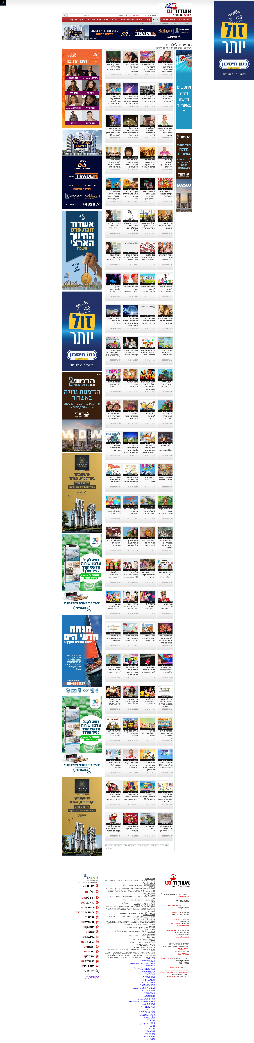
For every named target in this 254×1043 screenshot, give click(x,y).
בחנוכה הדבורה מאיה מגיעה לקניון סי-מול (148, 542)
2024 (167, 846)
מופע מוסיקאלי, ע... (114, 418)
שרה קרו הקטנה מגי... (113, 260)
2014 (120, 846)
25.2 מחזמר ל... (132, 387)
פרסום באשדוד (149, 1003)
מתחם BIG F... (168, 196)
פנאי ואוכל (128, 952)
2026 (111, 848)
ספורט (173, 19)
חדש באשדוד (133, 936)
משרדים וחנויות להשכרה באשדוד (144, 989)
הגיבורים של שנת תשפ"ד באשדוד (143, 921)
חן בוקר (152, 1038)
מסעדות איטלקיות (111, 889)
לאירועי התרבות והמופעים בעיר (164, 23)
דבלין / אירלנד (167, 445)
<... (154, 831)
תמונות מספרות (135, 903)
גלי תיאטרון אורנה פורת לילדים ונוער (167, 415)
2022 (157, 846)
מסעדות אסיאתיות (140, 890)
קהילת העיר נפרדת (142, 918)
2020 (148, 846)
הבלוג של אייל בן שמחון (147, 928)
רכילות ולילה (150, 879)
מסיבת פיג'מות (114, 382)
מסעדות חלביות (136, 889)
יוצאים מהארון (148, 882)
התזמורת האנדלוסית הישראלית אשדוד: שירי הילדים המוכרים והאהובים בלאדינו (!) (165, 71)
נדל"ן (118, 885)
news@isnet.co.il (182, 937)
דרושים (130, 19)
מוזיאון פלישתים (149, 1036)
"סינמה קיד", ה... (132, 513)
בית (189, 19)
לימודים (143, 936)
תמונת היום (132, 913)
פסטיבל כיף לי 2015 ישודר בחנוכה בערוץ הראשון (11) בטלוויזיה (149, 196)
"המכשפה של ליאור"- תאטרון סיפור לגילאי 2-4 (148, 511)
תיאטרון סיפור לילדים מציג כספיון (149, 479)
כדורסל (131, 900)
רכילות (165, 19)
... (172, 230)
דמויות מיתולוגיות (134, 931)
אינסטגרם (123, 913)
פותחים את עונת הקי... (113, 799)
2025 (106, 848)
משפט (106, 19)
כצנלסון (152, 1035)
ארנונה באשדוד (149, 997)
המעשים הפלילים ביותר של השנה (131, 955)
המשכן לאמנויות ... (166, 260)
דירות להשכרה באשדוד (147, 984)
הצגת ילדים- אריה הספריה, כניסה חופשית (165, 320)
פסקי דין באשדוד (149, 942)
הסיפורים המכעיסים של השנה (143, 910)
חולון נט (152, 1020)
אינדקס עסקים (117, 952)
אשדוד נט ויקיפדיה (148, 1005)
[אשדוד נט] (174, 888)
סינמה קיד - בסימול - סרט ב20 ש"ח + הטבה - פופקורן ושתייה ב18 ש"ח (113, 196)
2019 (143, 846)
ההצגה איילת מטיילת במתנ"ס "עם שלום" (114, 479)
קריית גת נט (151, 1019)
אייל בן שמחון (150, 965)
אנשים (120, 880)
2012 (111, 846)
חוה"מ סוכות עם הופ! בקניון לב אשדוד (131, 733)
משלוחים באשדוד (149, 979)
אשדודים (135, 880)
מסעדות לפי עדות (134, 892)
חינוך (82, 19)
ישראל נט (151, 962)
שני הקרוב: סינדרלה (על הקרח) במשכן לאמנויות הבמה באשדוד (114, 101)
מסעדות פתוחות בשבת (123, 890)
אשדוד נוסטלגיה (148, 929)
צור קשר (73, 19)
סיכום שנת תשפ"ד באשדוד (144, 920)
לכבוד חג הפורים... (166, 355)
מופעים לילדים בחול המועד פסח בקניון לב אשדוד (113, 828)
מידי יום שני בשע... (166, 387)
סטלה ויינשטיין (150, 1030)
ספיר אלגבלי (151, 1032)
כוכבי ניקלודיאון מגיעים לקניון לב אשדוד (148, 574)
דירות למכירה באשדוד (147, 982)
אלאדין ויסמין (132, 604)
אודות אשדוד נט (94, 19)
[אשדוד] (175, 17)
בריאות (129, 916)
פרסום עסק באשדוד (148, 960)
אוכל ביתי (151, 890)
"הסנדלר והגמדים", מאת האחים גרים (131, 415)
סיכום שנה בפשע (128, 908)
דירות (122, 19)
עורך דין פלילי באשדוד (147, 1016)
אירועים (152, 913)
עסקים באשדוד (113, 957)
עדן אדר (152, 1025)
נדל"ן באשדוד (150, 959)
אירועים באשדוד (149, 992)
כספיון (118, 287)
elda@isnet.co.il (183, 926)
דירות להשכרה (150, 1039)
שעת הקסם (116, 636)
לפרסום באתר (123, 16)
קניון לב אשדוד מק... (166, 831)
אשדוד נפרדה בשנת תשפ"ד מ (119, 923)
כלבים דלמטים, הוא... (148, 260)
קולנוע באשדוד (184, 23)
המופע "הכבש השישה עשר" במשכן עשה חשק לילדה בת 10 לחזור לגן (113, 133)
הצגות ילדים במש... (114, 228)
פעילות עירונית (139, 916)
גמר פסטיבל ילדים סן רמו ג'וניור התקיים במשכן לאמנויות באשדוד (148, 164)
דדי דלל (152, 1027)
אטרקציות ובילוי (142, 939)
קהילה (148, 19)
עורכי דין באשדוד (135, 942)
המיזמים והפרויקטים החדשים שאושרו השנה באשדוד (137, 949)
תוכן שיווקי (151, 936)
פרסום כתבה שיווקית (148, 1006)
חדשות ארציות (150, 885)
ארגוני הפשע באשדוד (135, 885)
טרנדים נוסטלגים (121, 931)
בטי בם (117, 604)
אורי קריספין (171, 930)
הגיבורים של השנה (148, 906)
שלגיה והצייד (132, 572)
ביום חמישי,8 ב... (149, 101)
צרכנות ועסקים (149, 934)
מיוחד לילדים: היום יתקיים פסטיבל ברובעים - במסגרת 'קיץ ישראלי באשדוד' (165, 799)
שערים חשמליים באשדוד (146, 1000)
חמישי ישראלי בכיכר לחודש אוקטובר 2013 (115, 701)
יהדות (136, 952)
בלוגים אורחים (132, 928)
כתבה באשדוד (150, 1009)
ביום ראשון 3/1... (149, 704)
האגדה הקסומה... (132, 260)
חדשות (181, 19)
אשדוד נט (187, 48)
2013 (116, 846)
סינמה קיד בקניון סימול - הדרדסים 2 (165, 479)
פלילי (124, 885)
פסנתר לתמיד (132, 636)
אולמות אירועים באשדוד (147, 1011)
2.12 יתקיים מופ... (149, 609)
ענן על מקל (116, 572)
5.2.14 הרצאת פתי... (166, 450)
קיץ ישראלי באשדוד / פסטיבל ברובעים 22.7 (147, 796)
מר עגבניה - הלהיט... (131, 291)
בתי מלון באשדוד (149, 973)
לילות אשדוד (143, 913)
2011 (106, 846)
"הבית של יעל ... (167, 101)
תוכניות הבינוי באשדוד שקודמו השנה (117, 921)
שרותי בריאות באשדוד (147, 990)
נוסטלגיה (125, 903)
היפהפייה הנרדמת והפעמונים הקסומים (113, 542)
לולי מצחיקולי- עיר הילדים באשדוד (114, 320)
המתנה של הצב (114, 731)
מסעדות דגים (124, 889)
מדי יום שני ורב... (132, 767)
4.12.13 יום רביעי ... (166, 609)
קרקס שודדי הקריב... (148, 323)
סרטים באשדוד (150, 957)
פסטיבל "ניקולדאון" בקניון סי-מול (147, 733)
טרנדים (132, 939)
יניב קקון (152, 1028)
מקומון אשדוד (150, 978)
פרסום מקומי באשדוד (147, 970)
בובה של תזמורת (131, 350)
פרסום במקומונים (149, 976)
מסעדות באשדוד (149, 981)
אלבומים (151, 911)
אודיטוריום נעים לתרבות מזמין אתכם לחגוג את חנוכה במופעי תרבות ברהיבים (166, 640)
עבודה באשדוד (149, 1008)
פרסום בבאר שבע (149, 987)
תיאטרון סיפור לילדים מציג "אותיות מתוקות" (131, 479)
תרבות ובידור (176, 48)
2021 (153, 846)
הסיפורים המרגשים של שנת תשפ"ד (143, 923)
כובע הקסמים (167, 667)
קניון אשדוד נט (125, 957)
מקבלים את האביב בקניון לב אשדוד (131, 828)
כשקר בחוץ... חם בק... (165, 513)
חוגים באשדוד (145, 23)
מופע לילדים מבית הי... (165, 291)
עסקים (139, 19)
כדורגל (124, 900)
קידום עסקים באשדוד (147, 971)
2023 (162, 846)
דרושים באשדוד (149, 993)
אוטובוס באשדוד (112, 955)
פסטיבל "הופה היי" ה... (147, 291)
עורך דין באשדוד (149, 1017)
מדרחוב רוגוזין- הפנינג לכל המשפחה (114, 765)
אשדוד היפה (150, 916)
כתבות (153, 903)
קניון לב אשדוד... (115, 513)
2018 (139, 846)
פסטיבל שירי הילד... (166, 577)
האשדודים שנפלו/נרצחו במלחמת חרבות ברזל (140, 924)
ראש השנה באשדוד (140, 954)
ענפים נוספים (150, 900)
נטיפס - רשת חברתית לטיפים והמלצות (142, 963)
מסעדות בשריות (149, 889)
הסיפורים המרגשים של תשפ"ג (130, 906)
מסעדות (152, 887)
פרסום (152, 1022)
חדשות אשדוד (149, 884)
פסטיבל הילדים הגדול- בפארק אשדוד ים (166, 733)
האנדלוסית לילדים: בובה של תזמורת (166, 225)
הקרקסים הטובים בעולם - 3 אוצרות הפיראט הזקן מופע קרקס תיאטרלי (148, 386)
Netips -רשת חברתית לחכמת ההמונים (142, 1001)
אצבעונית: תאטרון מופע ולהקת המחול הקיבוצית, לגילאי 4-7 (131, 450)
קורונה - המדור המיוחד (146, 944)
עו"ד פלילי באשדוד (148, 1014)
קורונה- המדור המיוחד (147, 946)
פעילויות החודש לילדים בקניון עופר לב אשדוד (148, 225)
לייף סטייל (151, 938)
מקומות (127, 880)
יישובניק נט (151, 974)
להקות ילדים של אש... (113, 69)
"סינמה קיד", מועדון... (113, 672)
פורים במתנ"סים (148, 350)
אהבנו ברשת (144, 952)
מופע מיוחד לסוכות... (166, 767)
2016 (129, 846)
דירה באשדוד (150, 1013)
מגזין (153, 902)
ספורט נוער (139, 900)
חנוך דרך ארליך (150, 1033)
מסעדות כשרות (121, 892)
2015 (125, 846)
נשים (153, 952)
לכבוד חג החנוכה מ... (148, 672)
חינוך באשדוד (137, 957)
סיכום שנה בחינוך (142, 908)
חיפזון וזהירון (133, 794)
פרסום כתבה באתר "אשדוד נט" (144, 968)
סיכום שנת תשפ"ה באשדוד (144, 947)
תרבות (156, 19)
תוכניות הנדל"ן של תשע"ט (122, 954)
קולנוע (114, 19)
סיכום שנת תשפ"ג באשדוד (144, 905)
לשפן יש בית (150, 636)
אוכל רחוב (142, 893)
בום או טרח (144, 880)
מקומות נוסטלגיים (149, 931)
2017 (134, 846)
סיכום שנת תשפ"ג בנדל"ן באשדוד (119, 910)
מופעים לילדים (162, 48)
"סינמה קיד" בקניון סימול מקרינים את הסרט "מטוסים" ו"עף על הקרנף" (148, 450)
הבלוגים (152, 926)
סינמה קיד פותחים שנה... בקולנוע (115, 447)
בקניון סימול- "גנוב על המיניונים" (149, 415)
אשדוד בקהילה (149, 915)
